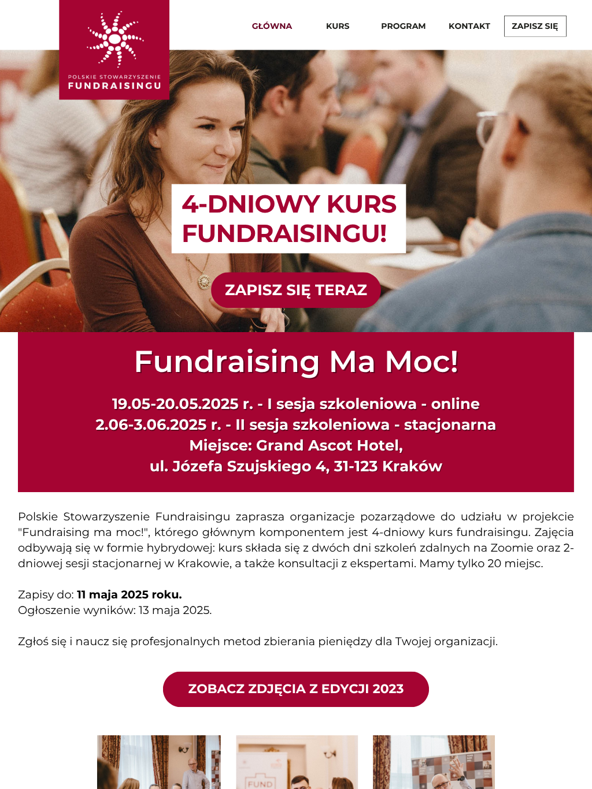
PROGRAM (403, 26)
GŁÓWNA (272, 26)
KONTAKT (469, 26)
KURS (338, 26)
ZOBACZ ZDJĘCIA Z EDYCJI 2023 (296, 689)
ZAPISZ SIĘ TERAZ (296, 289)
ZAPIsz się (535, 26)
